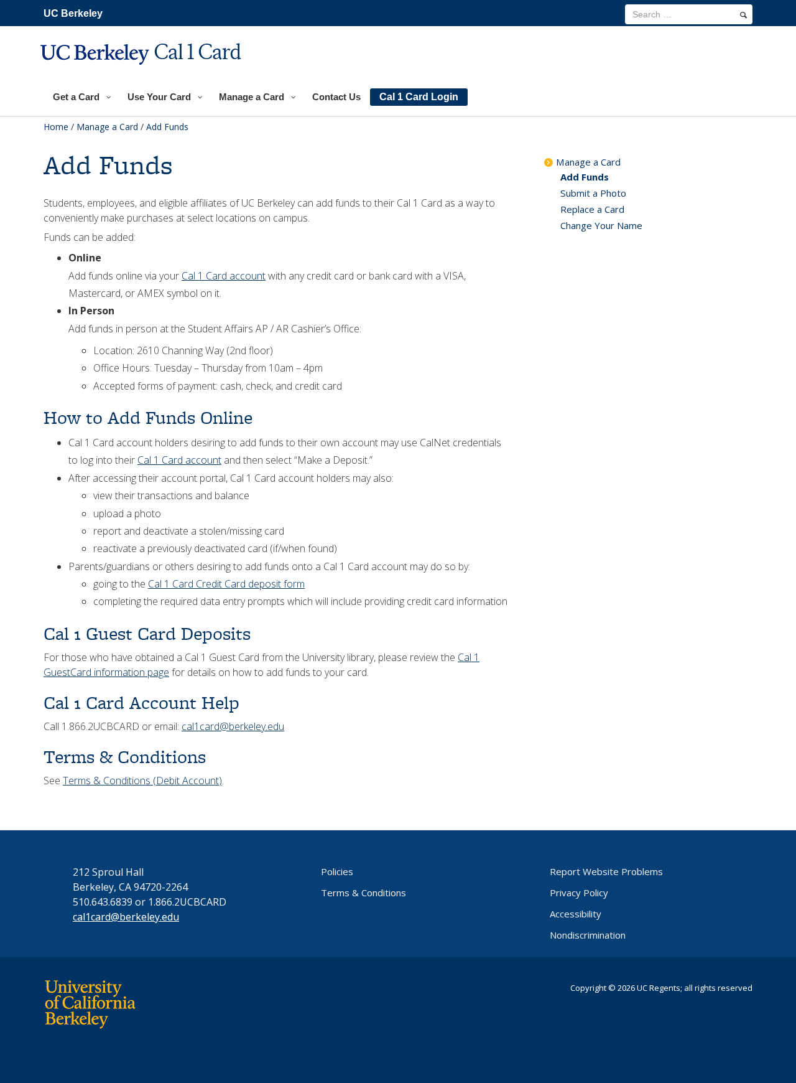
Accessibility (575, 913)
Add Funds (584, 177)
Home (56, 127)
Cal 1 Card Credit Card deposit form (226, 584)
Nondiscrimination (588, 935)
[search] (743, 15)
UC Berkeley (73, 13)
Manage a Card (107, 127)
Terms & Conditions (363, 892)
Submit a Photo (593, 193)
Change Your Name (601, 225)
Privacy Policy (579, 892)
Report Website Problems (606, 871)
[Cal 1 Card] (142, 72)
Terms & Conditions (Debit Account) (142, 780)
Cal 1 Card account (224, 276)
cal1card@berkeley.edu (233, 726)
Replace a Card (592, 209)
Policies (337, 871)
